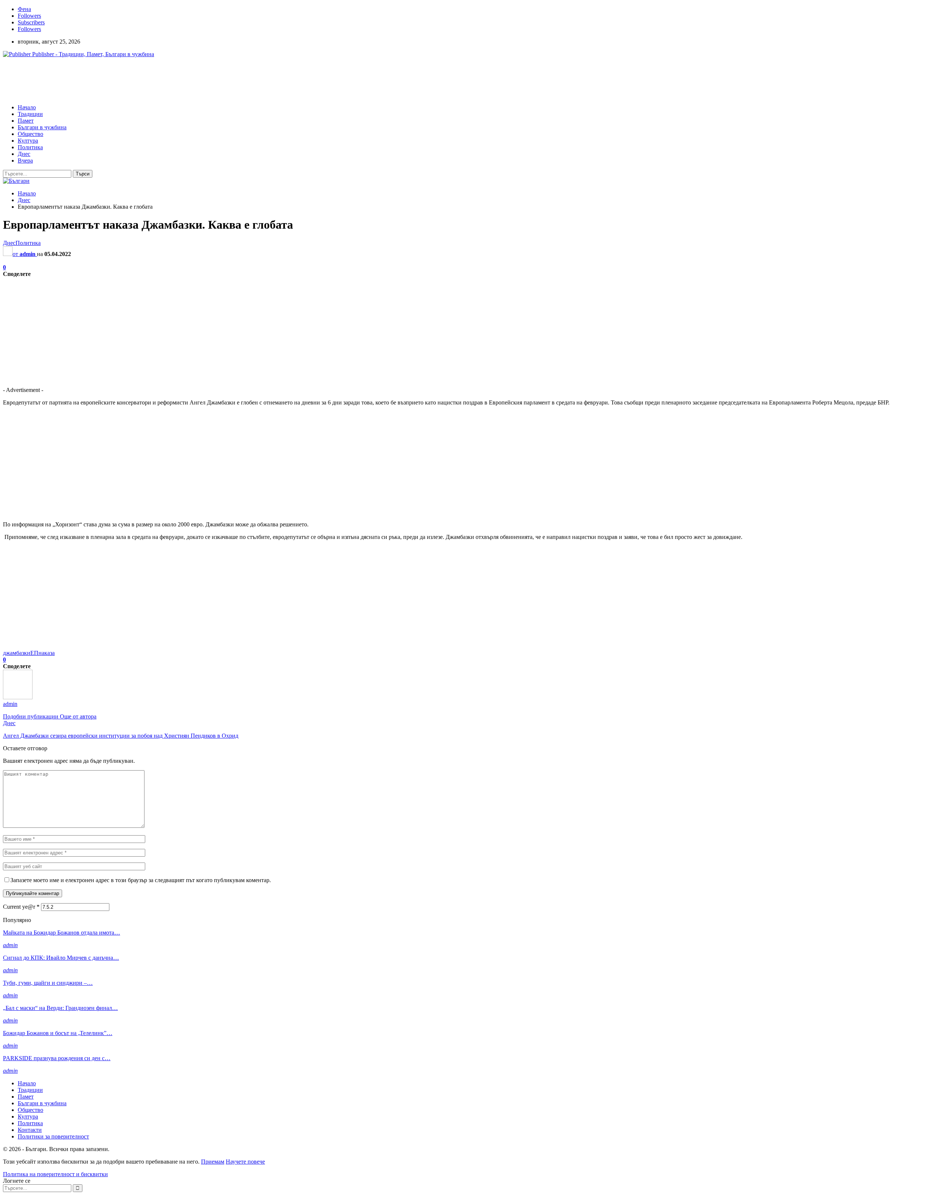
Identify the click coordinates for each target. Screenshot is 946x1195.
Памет (26, 120)
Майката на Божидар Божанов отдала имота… (61, 932)
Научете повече (245, 1161)
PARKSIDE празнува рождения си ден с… (56, 1058)
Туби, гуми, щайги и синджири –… (48, 983)
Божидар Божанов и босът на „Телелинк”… (57, 1033)
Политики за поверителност (53, 1136)
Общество (30, 134)
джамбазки (16, 653)
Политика (30, 147)
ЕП (34, 653)
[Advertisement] (137, 80)
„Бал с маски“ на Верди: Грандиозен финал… (60, 1008)
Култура (28, 140)
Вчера (25, 160)
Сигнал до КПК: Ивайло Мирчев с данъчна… (61, 958)
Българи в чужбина (42, 127)
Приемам (212, 1161)
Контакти (30, 1130)
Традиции (30, 114)
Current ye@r (21, 907)
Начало (27, 107)
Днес (24, 154)
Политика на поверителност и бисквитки (55, 1174)
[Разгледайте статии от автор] (18, 697)
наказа (46, 653)
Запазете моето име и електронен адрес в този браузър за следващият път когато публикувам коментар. (140, 880)
